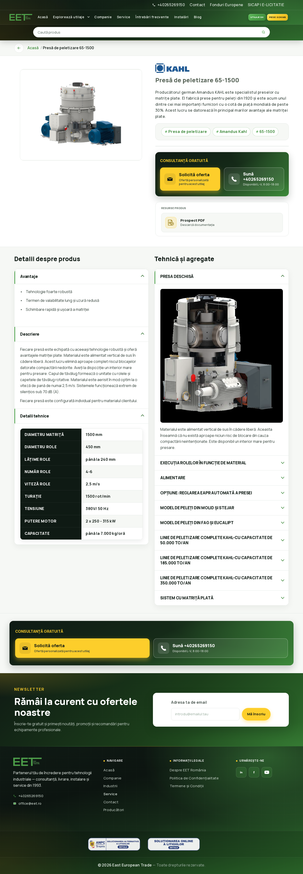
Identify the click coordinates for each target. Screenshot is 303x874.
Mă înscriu (256, 713)
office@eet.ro (30, 803)
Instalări (181, 17)
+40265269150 (171, 4)
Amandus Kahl (231, 131)
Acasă (43, 17)
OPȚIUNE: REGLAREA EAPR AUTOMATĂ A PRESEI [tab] (206, 493)
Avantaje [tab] (29, 276)
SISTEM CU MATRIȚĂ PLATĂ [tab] (186, 598)
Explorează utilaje (68, 17)
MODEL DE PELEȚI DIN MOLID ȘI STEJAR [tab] (197, 507)
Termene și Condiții (187, 785)
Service (123, 17)
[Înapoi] (19, 48)
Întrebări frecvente (152, 17)
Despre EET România (188, 770)
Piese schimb (277, 17)
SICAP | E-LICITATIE (266, 4)
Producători (113, 809)
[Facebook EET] (254, 772)
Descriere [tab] (29, 334)
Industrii (110, 785)
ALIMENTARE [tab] (172, 477)
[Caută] (263, 32)
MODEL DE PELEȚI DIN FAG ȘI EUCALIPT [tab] (197, 522)
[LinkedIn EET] (241, 772)
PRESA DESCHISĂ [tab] (177, 276)
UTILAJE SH (257, 17)
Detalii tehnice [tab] (34, 416)
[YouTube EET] (267, 772)
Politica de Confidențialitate (194, 778)
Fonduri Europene (226, 4)
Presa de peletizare (186, 131)
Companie (103, 17)
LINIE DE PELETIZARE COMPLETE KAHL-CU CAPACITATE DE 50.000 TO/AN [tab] (216, 540)
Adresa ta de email (189, 702)
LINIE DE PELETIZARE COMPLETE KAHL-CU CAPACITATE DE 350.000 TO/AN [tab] (216, 580)
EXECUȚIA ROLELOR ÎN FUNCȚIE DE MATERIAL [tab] (203, 463)
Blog (198, 17)
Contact (197, 4)
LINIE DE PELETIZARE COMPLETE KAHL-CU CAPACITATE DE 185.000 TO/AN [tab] (216, 560)
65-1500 (265, 131)
